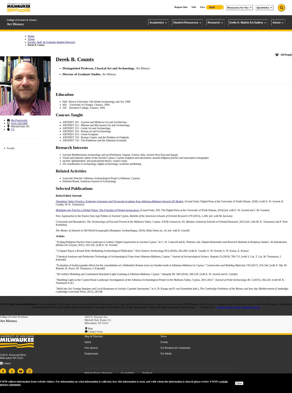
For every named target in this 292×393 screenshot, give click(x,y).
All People (286, 54)
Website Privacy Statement (98, 373)
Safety (87, 342)
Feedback (147, 373)
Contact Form (95, 331)
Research (214, 22)
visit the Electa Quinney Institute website (238, 307)
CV (13, 129)
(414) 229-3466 (19, 123)
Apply (212, 7)
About (277, 22)
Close (239, 383)
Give (202, 7)
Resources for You (238, 7)
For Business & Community (175, 347)
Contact (7, 363)
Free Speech (91, 347)
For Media (166, 353)
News (164, 336)
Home (31, 36)
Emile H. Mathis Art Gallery (246, 22)
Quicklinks (263, 7)
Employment (91, 353)
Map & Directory (93, 336)
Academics (157, 22)
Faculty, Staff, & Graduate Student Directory (51, 42)
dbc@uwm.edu (19, 120)
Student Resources (185, 22)
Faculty (11, 148)
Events (164, 342)
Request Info (180, 7)
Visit (193, 7)
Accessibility (127, 373)
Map (90, 328)
